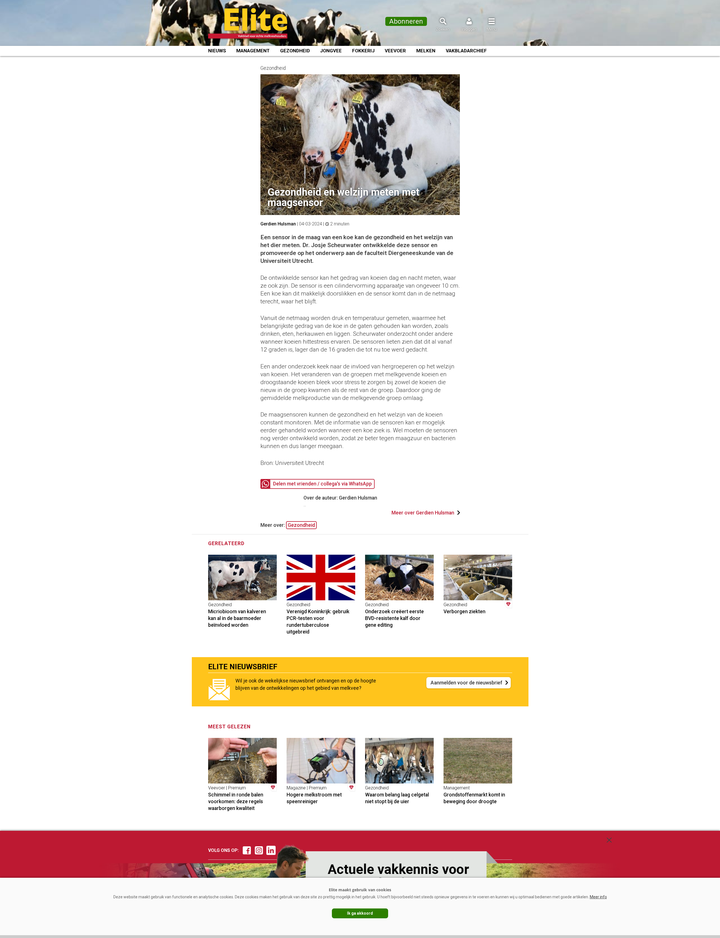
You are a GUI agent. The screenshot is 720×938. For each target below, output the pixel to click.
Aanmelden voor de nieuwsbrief (466, 683)
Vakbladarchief (466, 50)
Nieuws (217, 50)
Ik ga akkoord (360, 913)
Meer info (598, 897)
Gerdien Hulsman (278, 224)
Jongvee (331, 50)
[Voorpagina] (255, 23)
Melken (425, 50)
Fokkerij (363, 50)
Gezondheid (295, 50)
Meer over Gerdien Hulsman (423, 513)
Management (253, 50)
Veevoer (395, 50)
